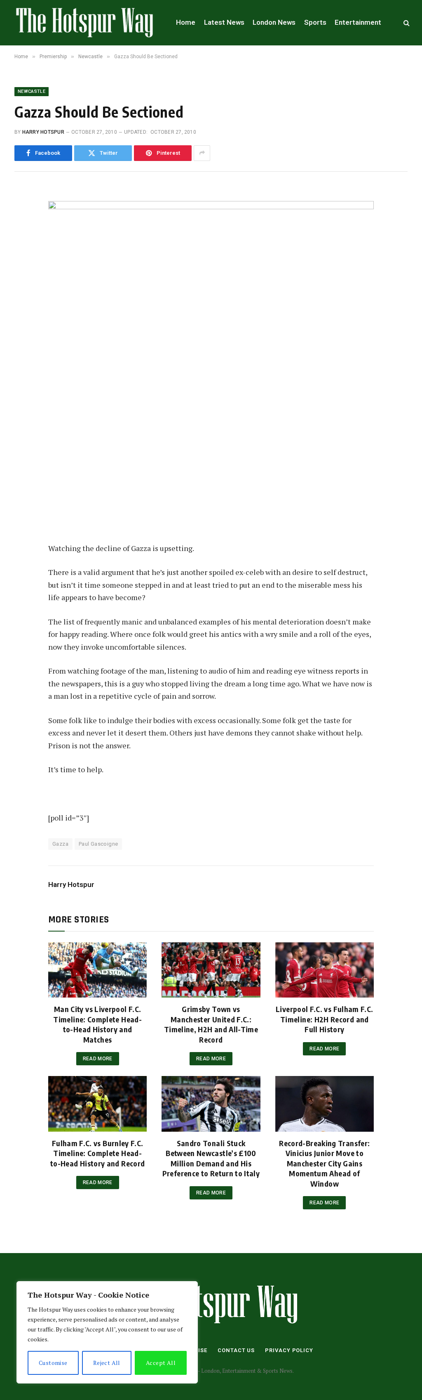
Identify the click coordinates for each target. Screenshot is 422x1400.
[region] (107, 1332)
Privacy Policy (289, 1350)
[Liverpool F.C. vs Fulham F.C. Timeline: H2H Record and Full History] (324, 970)
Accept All (161, 1363)
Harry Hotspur (43, 132)
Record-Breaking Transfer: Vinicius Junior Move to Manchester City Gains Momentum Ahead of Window (324, 1163)
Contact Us (236, 1350)
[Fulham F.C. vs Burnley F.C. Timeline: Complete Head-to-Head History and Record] (97, 1104)
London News (274, 22)
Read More (98, 1059)
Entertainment (358, 22)
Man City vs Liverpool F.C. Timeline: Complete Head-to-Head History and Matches (97, 1024)
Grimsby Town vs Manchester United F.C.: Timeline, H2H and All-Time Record (211, 1024)
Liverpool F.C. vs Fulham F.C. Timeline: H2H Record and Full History (324, 1019)
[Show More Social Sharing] (202, 153)
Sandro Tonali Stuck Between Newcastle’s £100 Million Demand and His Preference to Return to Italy (211, 1158)
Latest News (224, 22)
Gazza (60, 844)
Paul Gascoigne (98, 844)
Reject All (106, 1363)
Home (185, 22)
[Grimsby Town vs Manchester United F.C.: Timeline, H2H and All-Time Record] (211, 970)
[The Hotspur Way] (84, 22)
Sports (315, 22)
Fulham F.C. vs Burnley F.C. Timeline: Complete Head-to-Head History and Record (97, 1153)
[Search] (406, 23)
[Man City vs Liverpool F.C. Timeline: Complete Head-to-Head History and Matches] (97, 970)
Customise (53, 1363)
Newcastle (31, 91)
